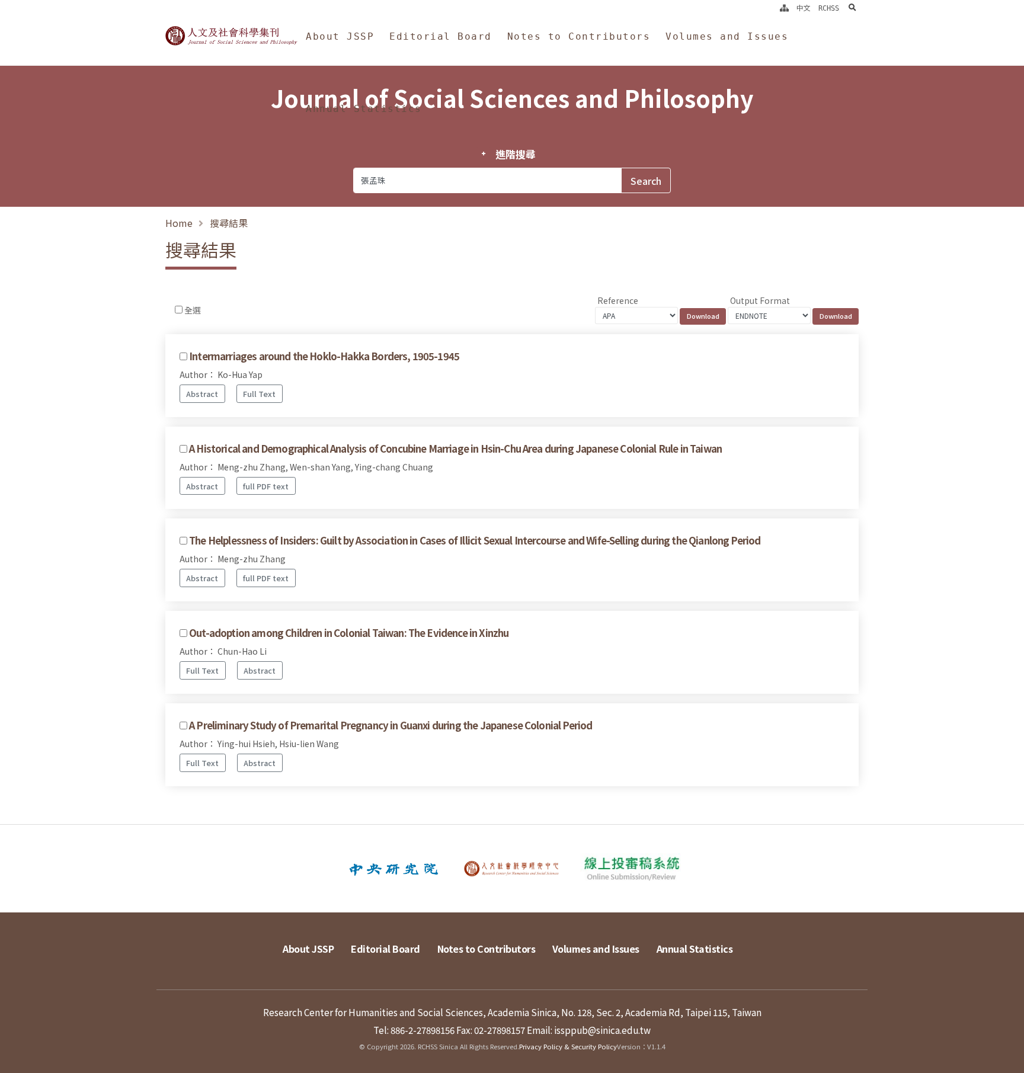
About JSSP (340, 36)
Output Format (760, 300)
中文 (803, 8)
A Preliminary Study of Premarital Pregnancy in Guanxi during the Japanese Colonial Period (390, 725)
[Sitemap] (784, 8)
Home (179, 223)
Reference (617, 300)
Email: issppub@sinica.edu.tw (589, 1029)
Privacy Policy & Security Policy (568, 1046)
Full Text (259, 393)
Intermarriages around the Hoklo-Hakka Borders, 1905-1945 (324, 356)
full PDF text (266, 486)
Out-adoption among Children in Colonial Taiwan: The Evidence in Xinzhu (348, 633)
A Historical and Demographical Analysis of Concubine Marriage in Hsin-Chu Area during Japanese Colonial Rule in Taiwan (455, 448)
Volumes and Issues (726, 36)
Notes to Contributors (579, 36)
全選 (192, 310)
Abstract (202, 393)
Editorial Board (440, 36)
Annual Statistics (364, 108)
